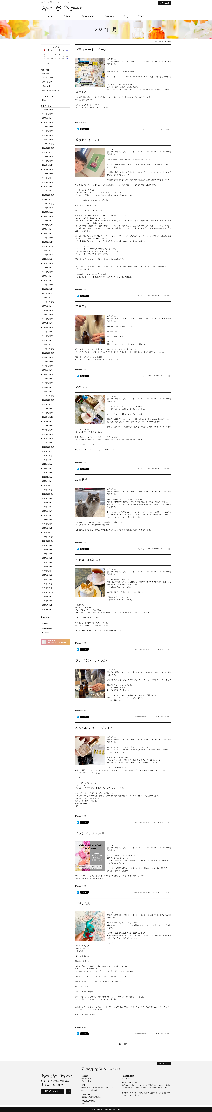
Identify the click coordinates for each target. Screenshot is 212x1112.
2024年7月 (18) (47, 216)
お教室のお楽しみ (87, 560)
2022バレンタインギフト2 (93, 727)
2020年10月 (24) (48, 404)
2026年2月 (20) (47, 135)
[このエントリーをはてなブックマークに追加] (78, 129)
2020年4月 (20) (47, 430)
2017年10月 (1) (47, 541)
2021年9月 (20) (47, 357)
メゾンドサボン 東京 (90, 833)
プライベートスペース (91, 49)
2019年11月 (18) (48, 451)
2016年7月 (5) (47, 605)
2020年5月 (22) (47, 426)
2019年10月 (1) (47, 456)
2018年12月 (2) (47, 485)
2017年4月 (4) (47, 566)
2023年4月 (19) (47, 276)
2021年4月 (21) (47, 379)
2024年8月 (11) (47, 212)
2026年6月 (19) (47, 118)
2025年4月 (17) (47, 178)
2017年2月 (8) (47, 575)
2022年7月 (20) (47, 314)
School (45, 624)
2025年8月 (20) (47, 161)
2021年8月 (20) (47, 361)
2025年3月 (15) (47, 182)
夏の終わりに (47, 82)
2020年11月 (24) (48, 400)
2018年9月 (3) (47, 498)
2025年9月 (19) (47, 156)
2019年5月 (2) (47, 468)
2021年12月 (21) (48, 344)
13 (59, 56)
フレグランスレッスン (91, 660)
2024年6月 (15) (47, 221)
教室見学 (81, 479)
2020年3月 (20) (47, 434)
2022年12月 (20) (48, 293)
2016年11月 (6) (47, 588)
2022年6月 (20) (47, 319)
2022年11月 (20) (48, 297)
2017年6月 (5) (47, 558)
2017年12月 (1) (47, 532)
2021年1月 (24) (47, 391)
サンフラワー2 (47, 77)
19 (55, 59)
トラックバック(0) (165, 129)
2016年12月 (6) (47, 584)
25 (52, 61)
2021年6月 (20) (47, 370)
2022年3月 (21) (47, 332)
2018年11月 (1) (47, 490)
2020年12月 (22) (48, 396)
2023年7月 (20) (47, 263)
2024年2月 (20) (47, 238)
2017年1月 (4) (47, 579)
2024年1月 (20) (47, 242)
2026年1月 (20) (47, 139)
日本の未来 (46, 86)
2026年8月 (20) (47, 109)
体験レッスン (84, 387)
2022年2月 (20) (47, 336)
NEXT (125, 1044)
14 (63, 56)
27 (59, 61)
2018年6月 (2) (47, 511)
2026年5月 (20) (47, 122)
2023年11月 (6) (47, 246)
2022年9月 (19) (47, 306)
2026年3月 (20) (47, 131)
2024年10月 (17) (48, 204)
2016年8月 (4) (47, 601)
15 (67, 56)
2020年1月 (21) (47, 443)
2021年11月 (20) (48, 349)
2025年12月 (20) (48, 144)
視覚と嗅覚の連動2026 (50, 90)
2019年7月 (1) (47, 460)
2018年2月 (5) (47, 528)
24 (48, 61)
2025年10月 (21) (48, 152)
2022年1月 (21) (47, 340)
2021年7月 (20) (47, 366)
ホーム (156, 41)
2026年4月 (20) (47, 127)
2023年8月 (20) (47, 259)
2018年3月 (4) (47, 524)
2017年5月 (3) (47, 562)
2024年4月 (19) (47, 229)
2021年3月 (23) (47, 383)
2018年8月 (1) (47, 502)
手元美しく (83, 306)
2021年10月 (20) (48, 353)
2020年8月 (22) (47, 413)
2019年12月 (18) (48, 447)
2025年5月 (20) (47, 174)
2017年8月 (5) (47, 549)
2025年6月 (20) (47, 169)
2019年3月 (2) (47, 473)
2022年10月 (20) (48, 302)
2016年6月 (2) (47, 609)
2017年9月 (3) (47, 545)
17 (48, 59)
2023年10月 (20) (48, 250)
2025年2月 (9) (47, 186)
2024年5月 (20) (47, 225)
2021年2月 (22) (47, 387)
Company (46, 633)
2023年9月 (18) (47, 255)
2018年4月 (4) (47, 520)
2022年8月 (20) (47, 310)
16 (44, 59)
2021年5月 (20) (47, 374)
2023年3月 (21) (47, 280)
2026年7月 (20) (47, 114)
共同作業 (45, 73)
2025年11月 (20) (48, 148)
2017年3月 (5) (47, 571)
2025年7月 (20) (47, 165)
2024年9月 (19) (47, 208)
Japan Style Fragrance (140, 129)
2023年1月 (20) (47, 289)
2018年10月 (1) (47, 494)
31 (48, 63)
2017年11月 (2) (47, 537)
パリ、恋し (83, 903)
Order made (47, 628)
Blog (161, 41)
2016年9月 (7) (47, 596)
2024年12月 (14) (48, 195)
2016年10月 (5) (47, 592)
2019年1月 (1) (47, 481)
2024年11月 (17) (48, 199)
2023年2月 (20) (47, 285)
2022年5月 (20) (47, 323)
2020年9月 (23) (47, 408)
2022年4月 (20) (47, 327)
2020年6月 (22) (47, 421)
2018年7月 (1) (47, 507)
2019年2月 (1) (47, 477)
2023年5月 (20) (47, 272)
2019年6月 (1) (47, 464)
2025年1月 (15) (47, 191)
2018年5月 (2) (47, 515)
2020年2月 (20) (47, 438)
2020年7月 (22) (47, 417)
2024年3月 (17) (47, 233)
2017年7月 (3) (47, 554)
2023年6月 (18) (47, 268)
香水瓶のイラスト (87, 140)
